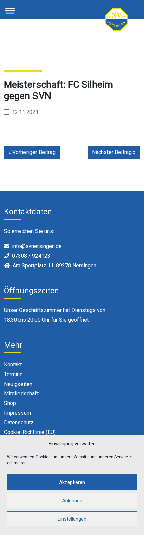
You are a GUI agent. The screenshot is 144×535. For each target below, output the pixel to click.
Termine (13, 374)
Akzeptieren (72, 482)
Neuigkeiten (18, 384)
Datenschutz (19, 422)
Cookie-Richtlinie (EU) (30, 432)
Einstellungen (72, 519)
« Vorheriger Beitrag (32, 152)
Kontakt (13, 364)
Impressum (17, 413)
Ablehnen (72, 501)
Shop (10, 403)
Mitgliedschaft (21, 393)
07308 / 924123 (31, 256)
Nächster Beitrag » (114, 152)
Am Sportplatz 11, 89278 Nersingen (54, 265)
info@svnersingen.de (37, 246)
